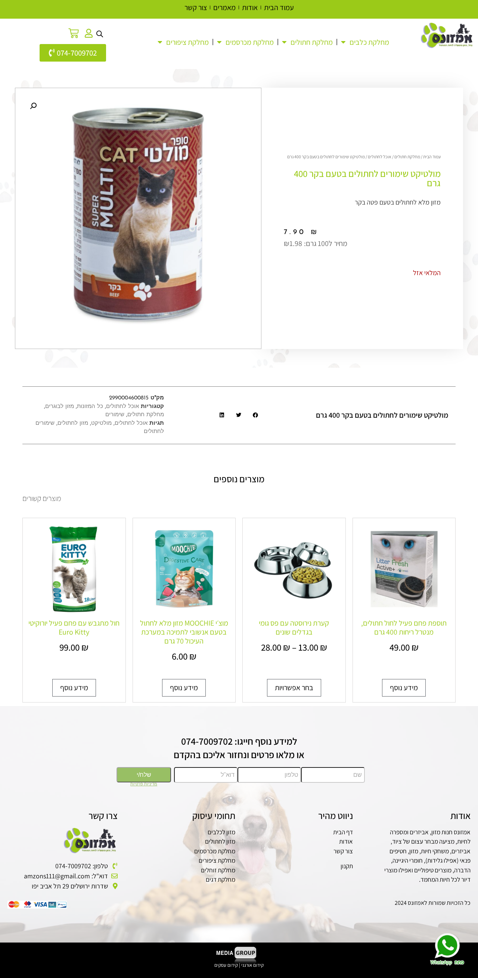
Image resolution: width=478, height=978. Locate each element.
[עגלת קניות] (73, 33)
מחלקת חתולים (312, 42)
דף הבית (343, 832)
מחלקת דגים (220, 879)
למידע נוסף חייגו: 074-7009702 (239, 741)
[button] (33, 106)
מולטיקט (101, 423)
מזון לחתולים (73, 423)
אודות (346, 841)
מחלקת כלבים (369, 42)
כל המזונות (90, 406)
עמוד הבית (432, 156)
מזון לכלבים (221, 832)
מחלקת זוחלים (218, 870)
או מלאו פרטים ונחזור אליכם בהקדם (239, 754)
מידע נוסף (404, 687)
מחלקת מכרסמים (214, 851)
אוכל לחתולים (379, 156)
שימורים (114, 415)
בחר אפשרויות (294, 687)
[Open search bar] (99, 33)
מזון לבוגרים (59, 406)
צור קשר (343, 851)
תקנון (347, 866)
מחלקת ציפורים (217, 860)
